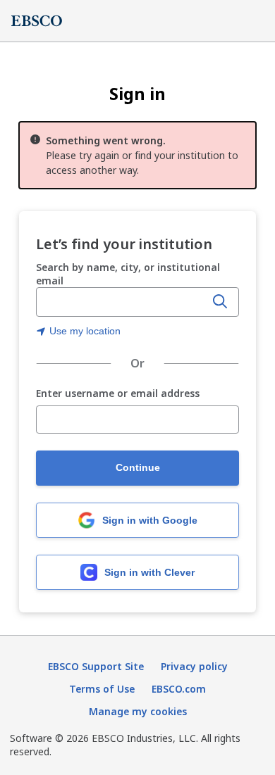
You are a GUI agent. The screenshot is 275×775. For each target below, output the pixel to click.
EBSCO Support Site (96, 666)
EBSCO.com (179, 688)
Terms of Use (102, 688)
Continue (138, 467)
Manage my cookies (138, 711)
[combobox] (122, 302)
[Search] (220, 302)
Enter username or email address (118, 394)
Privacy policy (194, 666)
